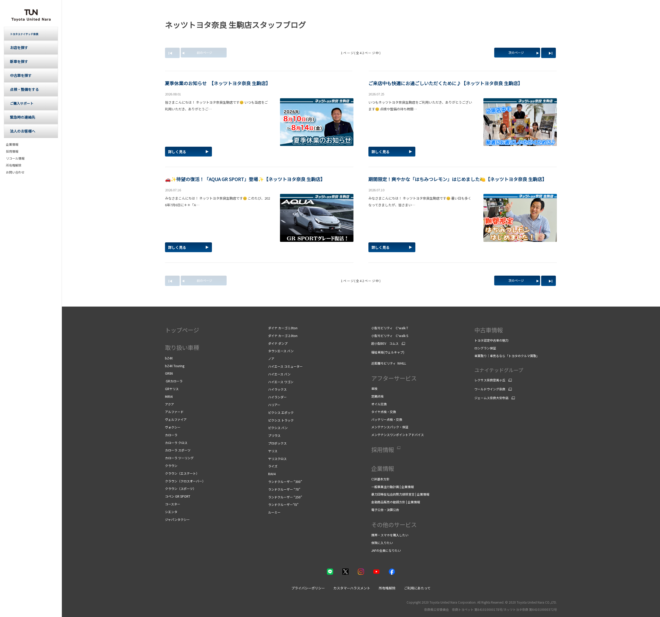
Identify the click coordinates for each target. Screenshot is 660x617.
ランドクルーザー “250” (285, 497)
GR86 (169, 373)
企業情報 (12, 144)
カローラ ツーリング (179, 458)
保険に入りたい (382, 542)
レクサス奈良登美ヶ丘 (489, 380)
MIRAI (169, 396)
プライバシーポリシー (308, 588)
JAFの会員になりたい (386, 550)
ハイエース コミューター (285, 366)
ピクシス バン (278, 427)
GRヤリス (172, 388)
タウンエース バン (281, 351)
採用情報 (12, 151)
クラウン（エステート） (182, 473)
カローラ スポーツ (178, 450)
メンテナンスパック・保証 (389, 427)
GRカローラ (174, 381)
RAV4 (272, 474)
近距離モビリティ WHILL (388, 363)
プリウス (274, 435)
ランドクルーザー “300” (285, 481)
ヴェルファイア (176, 419)
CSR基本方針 (380, 479)
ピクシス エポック (281, 412)
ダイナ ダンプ (277, 343)
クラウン (171, 465)
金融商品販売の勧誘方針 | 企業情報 (395, 502)
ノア (271, 358)
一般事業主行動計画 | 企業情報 (392, 486)
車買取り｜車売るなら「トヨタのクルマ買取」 (506, 355)
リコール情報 (15, 158)
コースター (172, 504)
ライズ (272, 466)
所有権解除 (13, 165)
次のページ (516, 52)
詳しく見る (177, 151)
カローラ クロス (176, 442)
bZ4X (169, 358)
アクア (169, 404)
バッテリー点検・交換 (386, 419)
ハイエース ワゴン (281, 382)
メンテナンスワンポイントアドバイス (397, 434)
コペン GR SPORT (177, 496)
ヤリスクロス (277, 458)
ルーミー (274, 512)
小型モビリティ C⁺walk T (389, 328)
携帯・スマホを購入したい (390, 535)
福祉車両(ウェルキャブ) (387, 352)
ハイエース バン (279, 374)
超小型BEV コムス (385, 343)
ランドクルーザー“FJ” (283, 504)
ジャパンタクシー (177, 519)
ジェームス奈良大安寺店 (491, 398)
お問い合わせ (15, 172)
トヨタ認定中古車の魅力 (491, 340)
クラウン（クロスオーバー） (185, 481)
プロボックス (277, 443)
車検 (374, 388)
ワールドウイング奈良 (489, 389)
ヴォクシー (172, 427)
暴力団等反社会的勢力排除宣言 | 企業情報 (400, 494)
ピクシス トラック (281, 420)
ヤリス (272, 451)
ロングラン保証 (485, 348)
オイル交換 (379, 404)
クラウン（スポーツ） (180, 488)
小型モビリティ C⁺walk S (389, 335)
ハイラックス (277, 389)
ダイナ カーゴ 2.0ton (283, 335)
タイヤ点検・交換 (383, 411)
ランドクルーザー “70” (284, 489)
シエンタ (171, 511)
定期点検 (377, 396)
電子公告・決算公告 (385, 509)
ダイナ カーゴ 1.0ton (283, 328)
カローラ (171, 435)
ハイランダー (277, 397)
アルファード (174, 411)
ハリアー (274, 404)
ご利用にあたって (417, 588)
